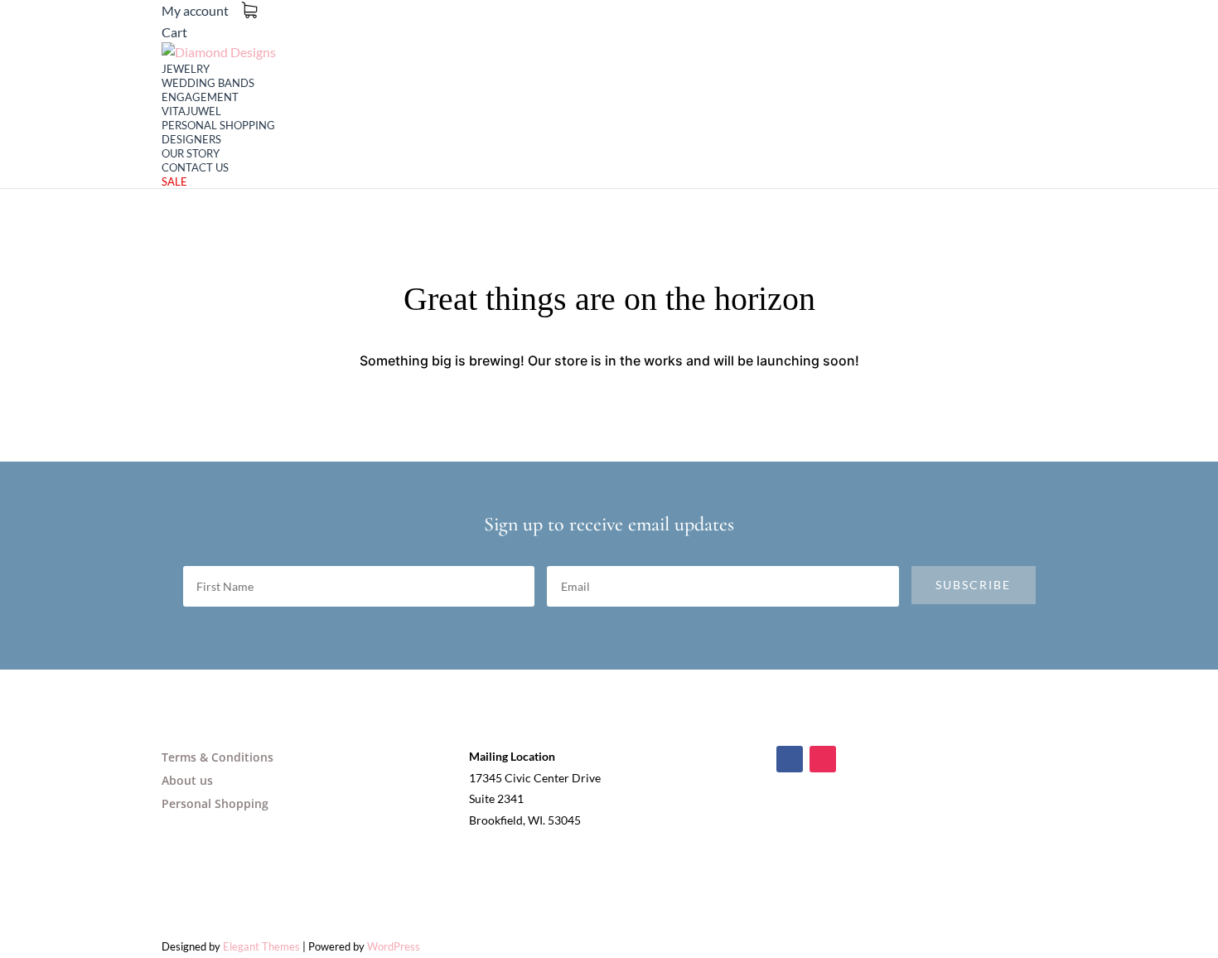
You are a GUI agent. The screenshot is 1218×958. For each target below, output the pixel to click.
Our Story (191, 153)
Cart (174, 32)
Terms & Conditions (217, 757)
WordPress (393, 946)
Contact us (195, 167)
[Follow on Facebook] (789, 759)
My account (195, 10)
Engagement (200, 97)
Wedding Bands (208, 83)
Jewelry (186, 68)
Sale (174, 181)
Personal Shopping (218, 125)
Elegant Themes (261, 946)
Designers (191, 139)
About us (187, 780)
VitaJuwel (191, 111)
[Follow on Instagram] (823, 759)
